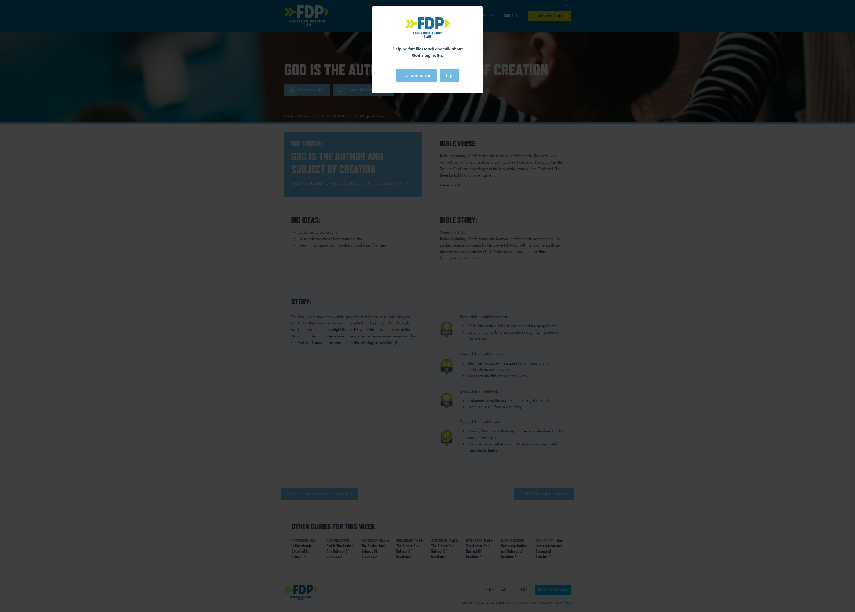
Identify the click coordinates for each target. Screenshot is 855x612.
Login (449, 75)
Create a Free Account (416, 75)
